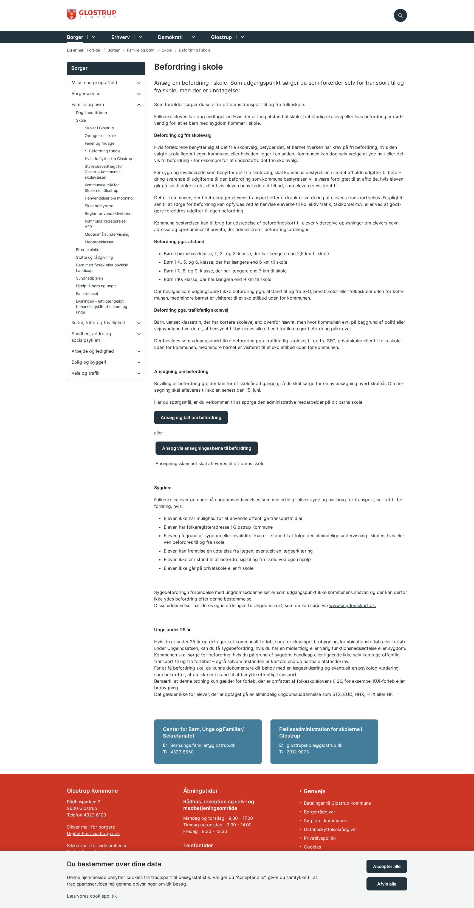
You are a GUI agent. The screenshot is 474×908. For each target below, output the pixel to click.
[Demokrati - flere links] (192, 37)
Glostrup (221, 37)
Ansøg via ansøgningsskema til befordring (206, 448)
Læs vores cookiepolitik (92, 896)
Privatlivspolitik (320, 838)
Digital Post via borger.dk (93, 833)
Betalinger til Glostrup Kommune (337, 803)
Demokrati (170, 37)
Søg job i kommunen (325, 820)
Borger (75, 37)
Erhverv (120, 37)
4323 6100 (95, 815)
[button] (137, 82)
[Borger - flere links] (93, 37)
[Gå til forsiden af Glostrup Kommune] (229, 15)
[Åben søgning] (400, 15)
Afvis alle (386, 884)
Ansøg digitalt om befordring (191, 417)
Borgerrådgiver (319, 812)
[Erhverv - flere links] (139, 37)
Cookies (312, 847)
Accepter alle (386, 866)
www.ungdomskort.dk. (352, 605)
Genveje (315, 791)
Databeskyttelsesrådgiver (330, 829)
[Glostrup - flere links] (241, 37)
